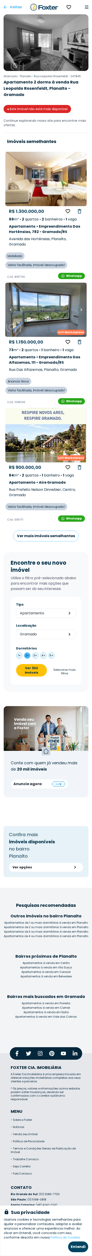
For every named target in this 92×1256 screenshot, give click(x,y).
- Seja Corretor (21, 1166)
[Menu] (86, 7)
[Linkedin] (75, 1053)
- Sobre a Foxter (21, 1120)
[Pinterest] (51, 1053)
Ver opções (22, 867)
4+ (43, 655)
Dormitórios (26, 648)
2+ (27, 655)
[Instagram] (40, 1053)
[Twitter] (28, 1053)
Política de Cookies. (65, 1237)
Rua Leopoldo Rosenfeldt (51, 76)
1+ (19, 655)
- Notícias (17, 1127)
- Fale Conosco (21, 1173)
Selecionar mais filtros (64, 671)
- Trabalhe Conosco (25, 1159)
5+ (51, 655)
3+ (35, 655)
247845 (76, 76)
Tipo (20, 604)
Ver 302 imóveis (31, 670)
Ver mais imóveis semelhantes (46, 535)
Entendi (78, 1246)
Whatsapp (74, 276)
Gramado (10, 76)
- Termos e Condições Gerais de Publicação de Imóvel (43, 1150)
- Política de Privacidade (27, 1141)
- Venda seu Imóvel (24, 1134)
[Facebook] (17, 1053)
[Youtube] (63, 1053)
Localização (26, 625)
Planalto (25, 76)
